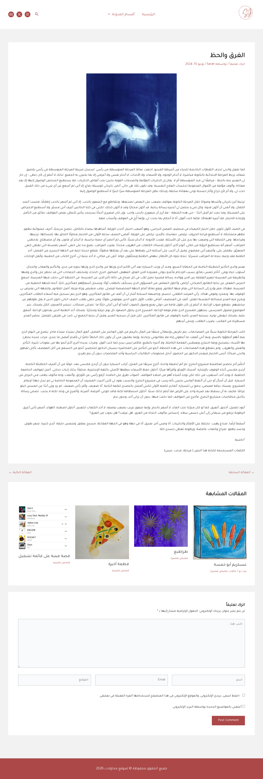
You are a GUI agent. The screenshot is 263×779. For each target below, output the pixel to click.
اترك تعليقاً (237, 64)
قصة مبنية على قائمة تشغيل (44, 556)
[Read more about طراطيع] (161, 526)
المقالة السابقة (241, 472)
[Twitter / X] (19, 14)
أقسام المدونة (123, 14)
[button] (110, 15)
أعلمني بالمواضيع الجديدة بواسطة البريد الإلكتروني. (206, 707)
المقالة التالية (20, 472)
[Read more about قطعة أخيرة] (102, 532)
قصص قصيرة (218, 571)
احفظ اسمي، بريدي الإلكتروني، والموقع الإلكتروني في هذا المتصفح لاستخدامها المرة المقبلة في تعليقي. (169, 696)
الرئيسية (148, 14)
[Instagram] (27, 14)
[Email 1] (11, 14)
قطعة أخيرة (118, 564)
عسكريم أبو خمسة (230, 565)
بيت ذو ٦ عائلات (238, 571)
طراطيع (181, 552)
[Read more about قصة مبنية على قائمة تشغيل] (43, 528)
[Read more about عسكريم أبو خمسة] (220, 533)
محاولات (249, 23)
